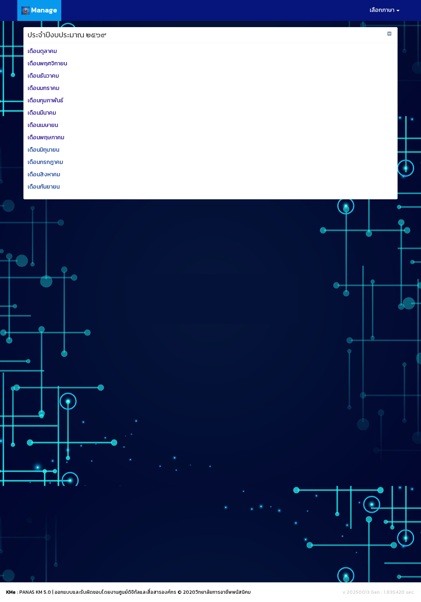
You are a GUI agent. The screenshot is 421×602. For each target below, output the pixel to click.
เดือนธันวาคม (44, 76)
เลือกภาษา (383, 10)
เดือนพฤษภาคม (46, 137)
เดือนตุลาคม (43, 51)
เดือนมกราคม (44, 88)
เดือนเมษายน (43, 125)
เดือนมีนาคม (42, 112)
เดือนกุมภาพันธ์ (46, 100)
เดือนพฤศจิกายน (48, 63)
